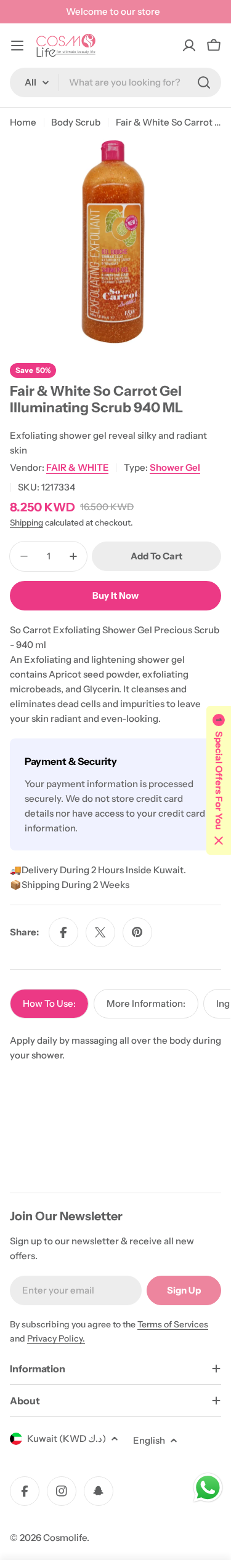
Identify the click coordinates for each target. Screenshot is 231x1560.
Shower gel (175, 467)
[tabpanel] (115, 1048)
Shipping (26, 522)
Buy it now (115, 595)
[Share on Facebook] (63, 932)
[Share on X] (100, 932)
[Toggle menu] (17, 45)
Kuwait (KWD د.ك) (66, 1438)
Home (23, 122)
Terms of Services (172, 1324)
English (149, 1440)
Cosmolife (65, 1537)
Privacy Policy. (56, 1338)
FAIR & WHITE (77, 467)
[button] (218, 780)
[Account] (189, 45)
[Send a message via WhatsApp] (208, 1488)
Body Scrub (75, 122)
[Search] (204, 82)
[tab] (49, 1003)
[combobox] (115, 82)
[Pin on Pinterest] (137, 932)
